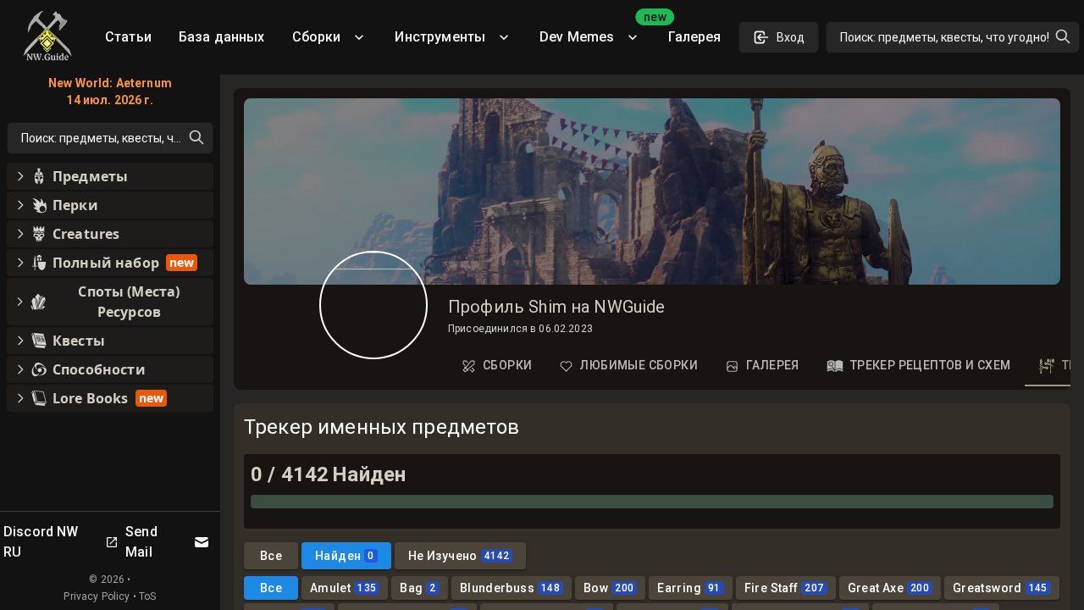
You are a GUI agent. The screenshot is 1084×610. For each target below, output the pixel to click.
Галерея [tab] (772, 365)
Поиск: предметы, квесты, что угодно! (944, 37)
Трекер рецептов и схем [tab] (930, 365)
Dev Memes (597, 31)
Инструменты (440, 37)
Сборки (316, 37)
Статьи (128, 37)
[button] (110, 176)
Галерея (694, 37)
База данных (222, 37)
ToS (147, 596)
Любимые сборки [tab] (639, 365)
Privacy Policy (97, 596)
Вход (791, 37)
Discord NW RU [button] (41, 542)
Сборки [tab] (507, 365)
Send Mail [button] (141, 542)
